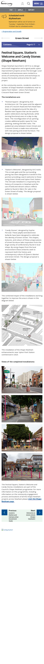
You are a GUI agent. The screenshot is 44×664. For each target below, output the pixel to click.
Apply (20, 10)
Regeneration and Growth (11, 31)
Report (31, 10)
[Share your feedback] (22, 531)
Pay (11, 10)
